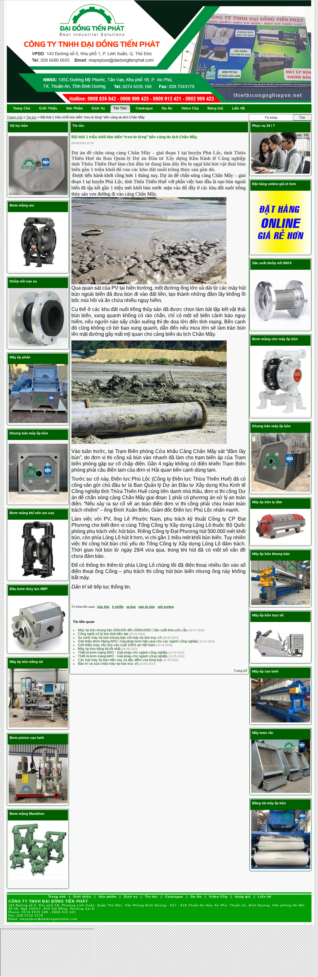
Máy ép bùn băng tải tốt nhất (99, 649)
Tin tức (31, 117)
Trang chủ (14, 117)
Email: (43, 919)
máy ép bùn (147, 606)
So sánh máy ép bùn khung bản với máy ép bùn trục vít (120, 637)
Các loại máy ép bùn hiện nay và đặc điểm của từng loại (120, 660)
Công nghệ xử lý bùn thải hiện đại (103, 634)
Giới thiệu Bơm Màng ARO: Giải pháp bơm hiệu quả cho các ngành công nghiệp (138, 641)
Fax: (25, 915)
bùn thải (103, 606)
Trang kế (240, 671)
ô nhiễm (118, 606)
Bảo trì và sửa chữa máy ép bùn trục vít (108, 663)
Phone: (42, 912)
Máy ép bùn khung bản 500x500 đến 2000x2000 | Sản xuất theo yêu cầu (133, 630)
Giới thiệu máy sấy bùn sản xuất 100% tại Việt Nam (117, 645)
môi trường (166, 606)
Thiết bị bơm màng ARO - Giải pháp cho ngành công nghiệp (123, 652)
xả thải (131, 606)
